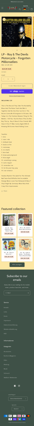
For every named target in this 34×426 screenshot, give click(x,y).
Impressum (7, 320)
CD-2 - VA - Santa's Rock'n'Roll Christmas (25, 228)
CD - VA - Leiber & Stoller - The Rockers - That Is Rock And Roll (25, 254)
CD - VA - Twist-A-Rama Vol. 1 (9, 253)
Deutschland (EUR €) (16, 398)
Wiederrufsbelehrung (10, 329)
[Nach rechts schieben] (21, 50)
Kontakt (6, 307)
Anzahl (3, 75)
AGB (5, 333)
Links (5, 312)
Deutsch (16, 408)
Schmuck (7, 373)
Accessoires (7, 351)
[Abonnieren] (28, 293)
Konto (5, 316)
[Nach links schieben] (13, 50)
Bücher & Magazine (10, 356)
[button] (2, 8)
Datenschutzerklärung (10, 325)
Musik (5, 369)
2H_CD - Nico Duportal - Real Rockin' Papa (9, 229)
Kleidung (6, 364)
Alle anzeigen (17, 264)
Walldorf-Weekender (10, 377)
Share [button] (5, 191)
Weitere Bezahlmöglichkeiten (17, 96)
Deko (5, 360)
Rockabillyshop (15, 422)
